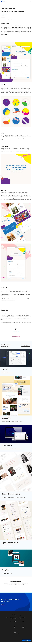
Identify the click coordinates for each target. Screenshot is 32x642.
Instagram (23, 627)
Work (14, 626)
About (14, 627)
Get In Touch (26, 345)
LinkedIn (23, 626)
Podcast (15, 628)
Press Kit (15, 632)
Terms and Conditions (16, 633)
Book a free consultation (26, 640)
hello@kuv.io (9, 623)
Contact (15, 631)
